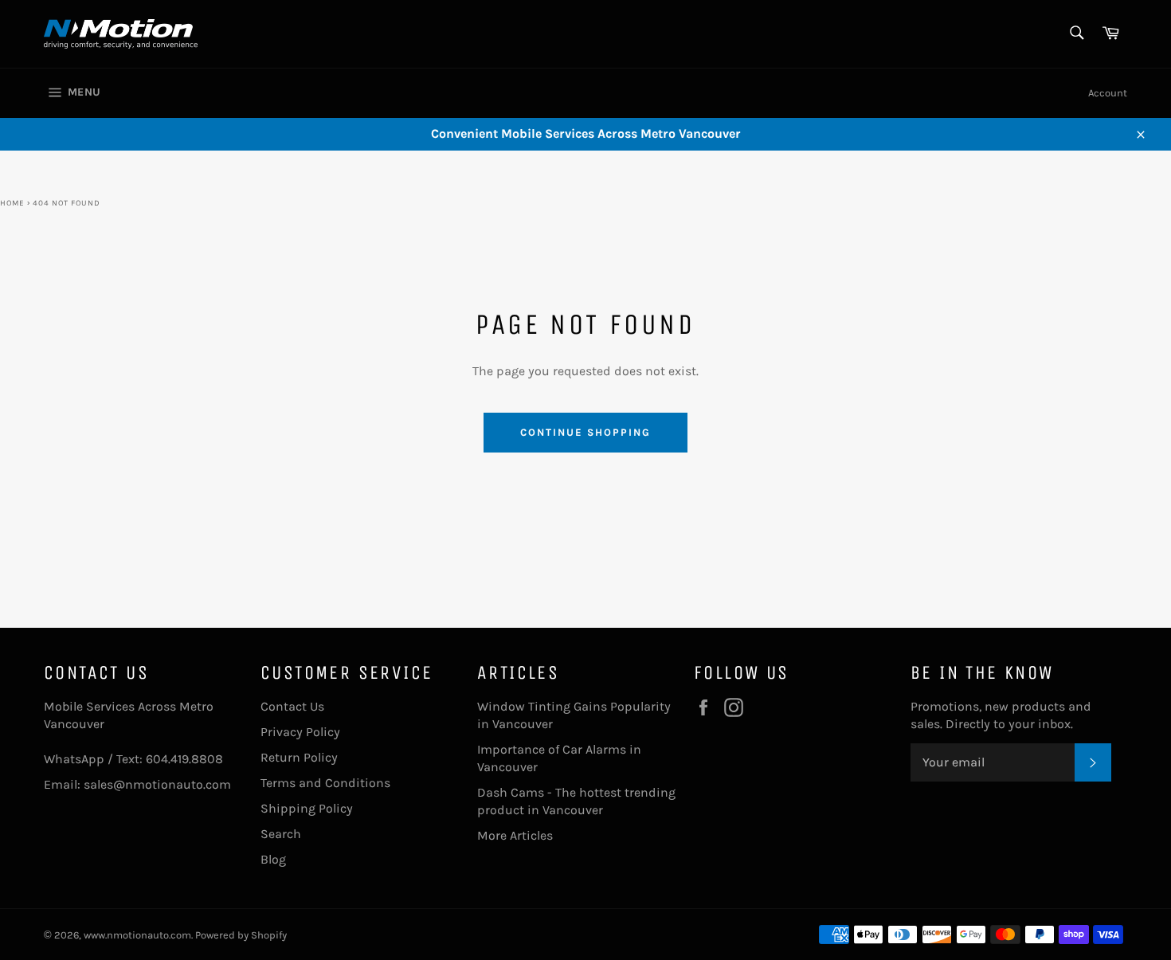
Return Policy (299, 757)
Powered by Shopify (241, 935)
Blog (273, 859)
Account (1107, 93)
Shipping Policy (306, 808)
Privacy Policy (300, 731)
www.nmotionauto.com (137, 935)
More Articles (515, 835)
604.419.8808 (184, 758)
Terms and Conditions (325, 782)
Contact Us (292, 706)
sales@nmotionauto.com (157, 784)
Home (12, 203)
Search (280, 833)
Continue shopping (585, 432)
